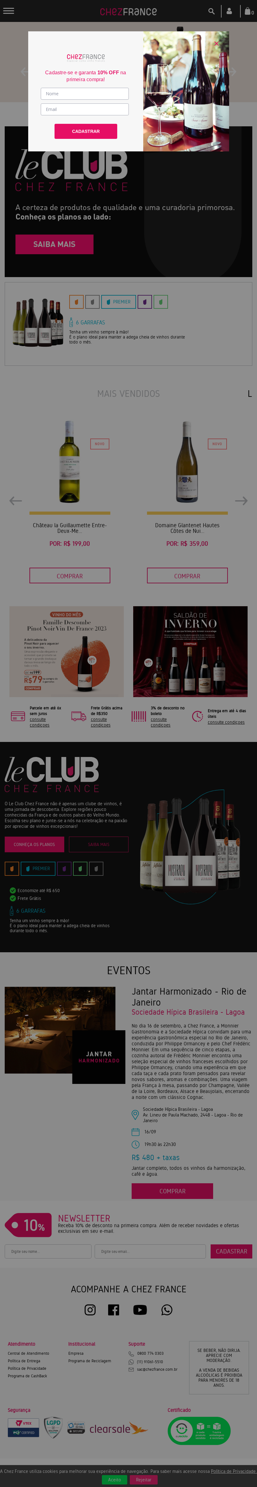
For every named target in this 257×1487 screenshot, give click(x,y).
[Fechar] (216, 43)
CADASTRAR (86, 131)
